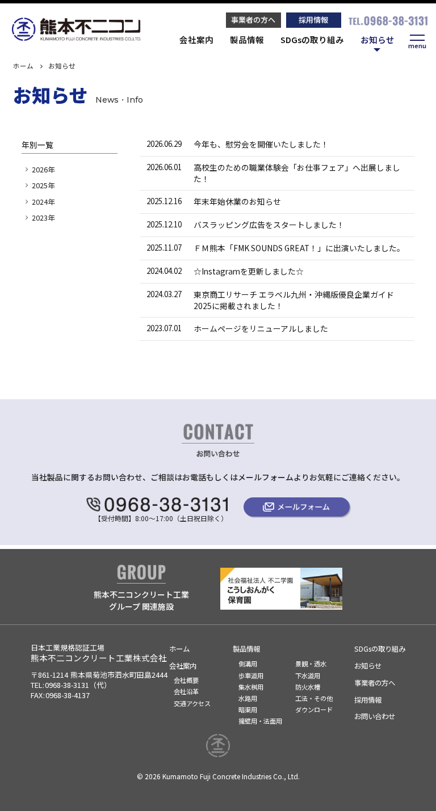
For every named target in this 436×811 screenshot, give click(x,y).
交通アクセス (192, 703)
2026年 (43, 169)
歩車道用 (250, 675)
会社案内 (196, 39)
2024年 (43, 202)
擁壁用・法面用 (260, 720)
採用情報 (313, 19)
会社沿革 (186, 691)
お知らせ (377, 39)
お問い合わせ (374, 716)
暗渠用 (247, 709)
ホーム (23, 65)
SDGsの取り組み (312, 39)
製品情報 (247, 39)
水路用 (247, 698)
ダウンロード (314, 709)
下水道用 (307, 675)
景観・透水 (310, 663)
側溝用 (247, 663)
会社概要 (186, 680)
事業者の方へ (253, 19)
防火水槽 (307, 686)
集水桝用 (250, 686)
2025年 (43, 185)
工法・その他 (314, 698)
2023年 (43, 218)
